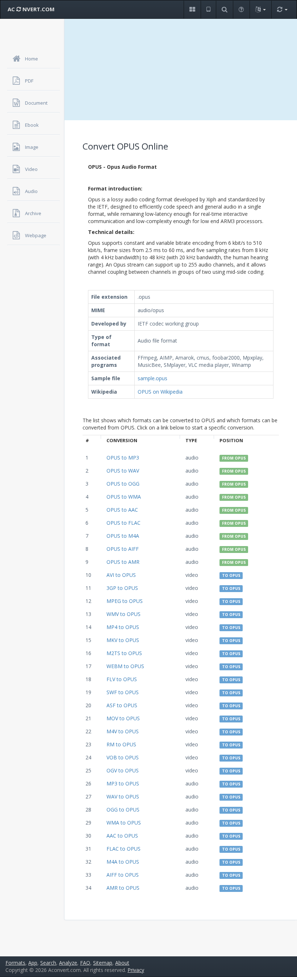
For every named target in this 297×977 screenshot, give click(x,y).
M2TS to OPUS (124, 653)
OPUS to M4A (122, 535)
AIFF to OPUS (122, 874)
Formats (15, 962)
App (32, 962)
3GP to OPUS (122, 587)
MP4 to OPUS (122, 627)
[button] (192, 9)
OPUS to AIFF (122, 548)
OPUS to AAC (122, 509)
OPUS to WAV (122, 470)
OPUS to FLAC (123, 522)
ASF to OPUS (121, 705)
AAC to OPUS (122, 835)
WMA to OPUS (123, 822)
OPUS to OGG (122, 483)
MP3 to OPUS (122, 783)
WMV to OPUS (123, 614)
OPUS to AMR (122, 561)
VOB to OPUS (122, 757)
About (122, 962)
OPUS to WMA (123, 496)
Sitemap (102, 962)
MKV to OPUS (122, 640)
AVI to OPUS (121, 574)
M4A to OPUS (122, 861)
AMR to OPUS (122, 887)
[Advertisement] (180, 69)
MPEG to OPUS (124, 600)
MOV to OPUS (123, 718)
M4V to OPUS (122, 731)
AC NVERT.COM (31, 9)
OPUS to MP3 (122, 457)
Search (48, 962)
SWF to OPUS (122, 692)
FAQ (85, 962)
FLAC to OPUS (123, 848)
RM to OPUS (121, 744)
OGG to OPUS (122, 809)
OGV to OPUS (122, 770)
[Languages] (260, 9)
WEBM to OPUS (125, 666)
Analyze (68, 962)
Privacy (135, 969)
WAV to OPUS (122, 796)
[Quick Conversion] (282, 9)
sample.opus (152, 378)
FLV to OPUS (121, 679)
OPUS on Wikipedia (160, 391)
